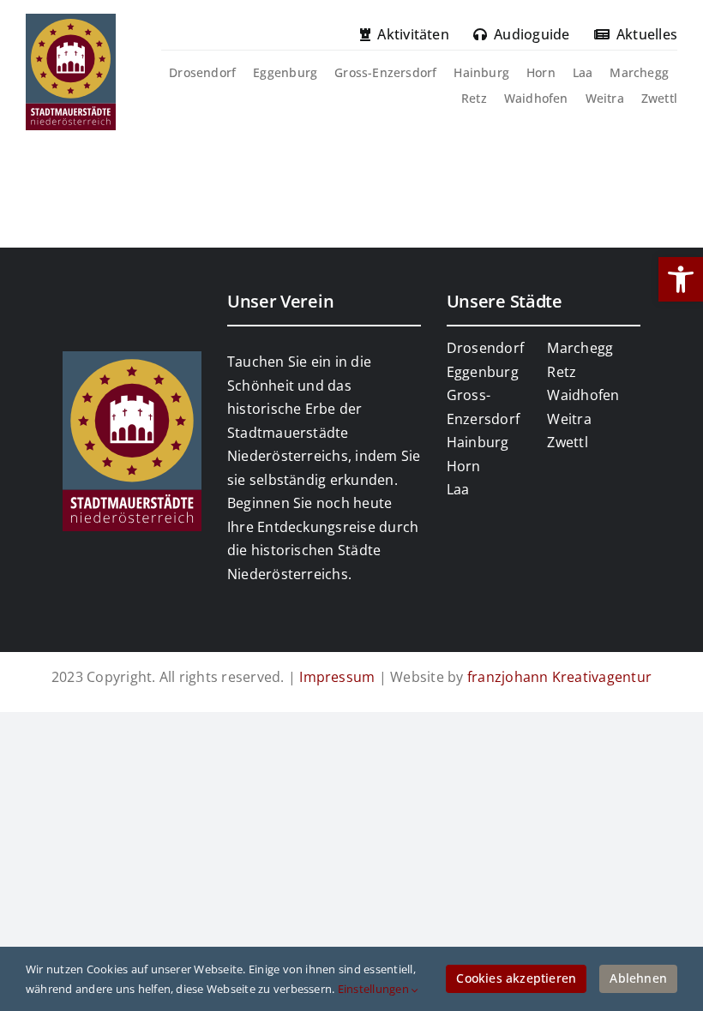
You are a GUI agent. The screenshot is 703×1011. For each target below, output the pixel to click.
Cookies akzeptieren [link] (516, 978)
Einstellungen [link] (375, 988)
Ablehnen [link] (638, 978)
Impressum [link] (337, 676)
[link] (680, 279)
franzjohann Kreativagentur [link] (559, 676)
